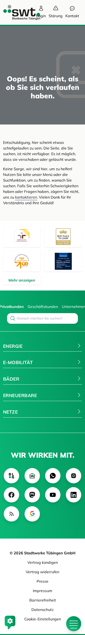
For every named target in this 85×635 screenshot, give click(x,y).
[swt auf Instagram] (73, 475)
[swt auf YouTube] (52, 494)
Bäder (11, 379)
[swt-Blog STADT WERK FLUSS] (11, 475)
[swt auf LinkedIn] (73, 494)
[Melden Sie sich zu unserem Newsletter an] (32, 475)
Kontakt (72, 15)
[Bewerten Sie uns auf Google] (32, 514)
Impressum (42, 590)
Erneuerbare (20, 395)
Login (41, 15)
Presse (42, 581)
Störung (56, 15)
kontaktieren (26, 197)
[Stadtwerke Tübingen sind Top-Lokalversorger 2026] (22, 261)
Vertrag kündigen (42, 562)
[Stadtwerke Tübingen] (17, 12)
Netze (10, 412)
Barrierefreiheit (42, 600)
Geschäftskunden (43, 306)
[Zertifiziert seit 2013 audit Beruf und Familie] (22, 236)
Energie (12, 346)
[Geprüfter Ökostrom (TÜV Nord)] (63, 261)
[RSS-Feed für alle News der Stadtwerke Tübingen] (11, 514)
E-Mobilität (18, 362)
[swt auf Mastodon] (32, 494)
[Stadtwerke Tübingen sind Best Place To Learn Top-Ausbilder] (63, 236)
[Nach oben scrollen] (73, 607)
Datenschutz (42, 609)
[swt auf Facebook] (11, 494)
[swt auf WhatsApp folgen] (52, 475)
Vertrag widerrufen (42, 571)
